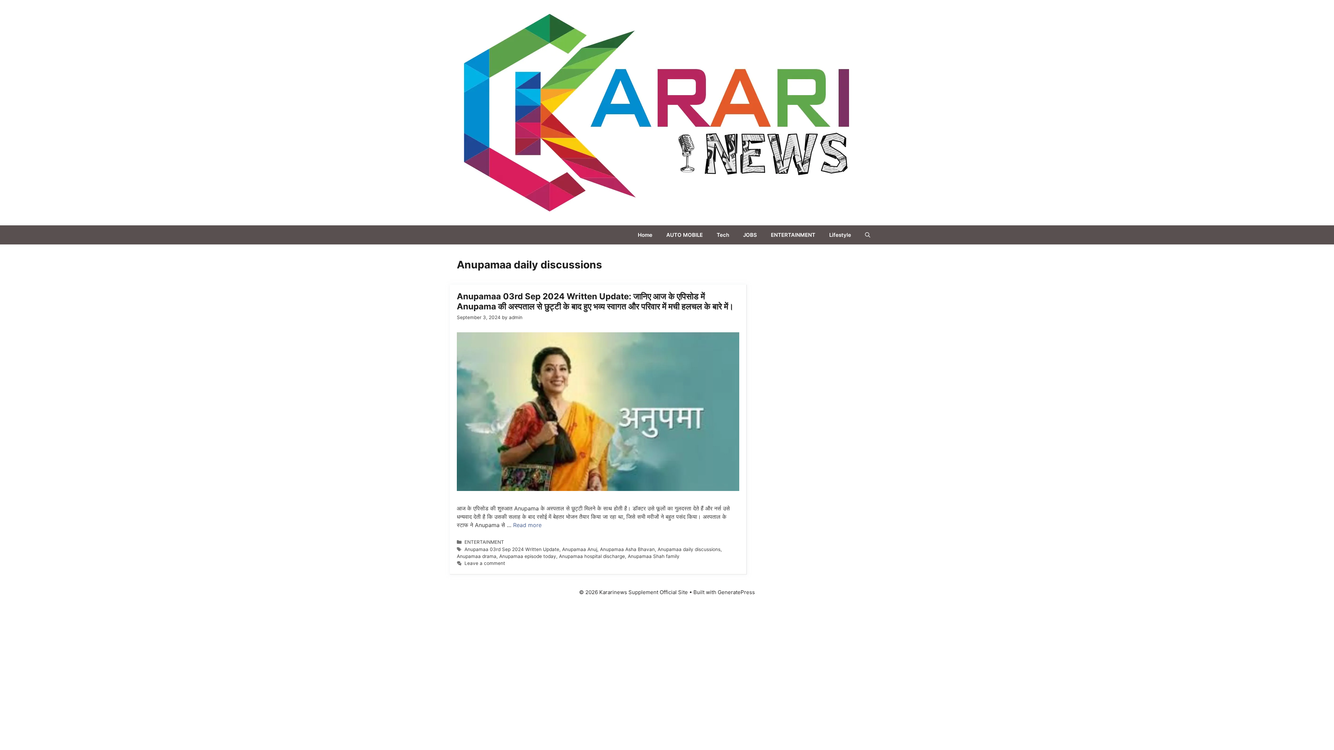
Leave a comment (484, 563)
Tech (723, 235)
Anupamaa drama (476, 556)
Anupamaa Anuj (579, 549)
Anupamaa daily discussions (689, 549)
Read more (527, 525)
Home (645, 235)
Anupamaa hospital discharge (592, 556)
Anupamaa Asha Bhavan (627, 549)
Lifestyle (840, 235)
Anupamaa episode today (527, 556)
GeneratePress (736, 592)
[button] (867, 234)
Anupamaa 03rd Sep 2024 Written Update (511, 549)
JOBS (750, 235)
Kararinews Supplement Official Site (922, 112)
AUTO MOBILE (684, 235)
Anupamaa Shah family (654, 556)
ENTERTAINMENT (793, 235)
